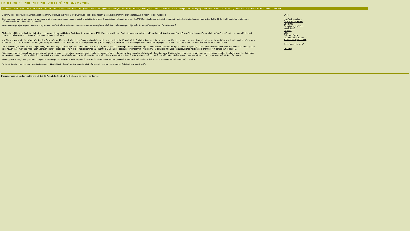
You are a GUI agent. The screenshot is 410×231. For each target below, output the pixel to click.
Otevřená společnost (293, 19)
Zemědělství (289, 28)
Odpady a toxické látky (293, 26)
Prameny (288, 48)
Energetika (288, 24)
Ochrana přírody (291, 35)
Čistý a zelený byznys (293, 22)
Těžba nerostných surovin (295, 39)
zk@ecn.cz (76, 76)
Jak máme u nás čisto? (294, 44)
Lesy (286, 33)
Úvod (286, 15)
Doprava (287, 31)
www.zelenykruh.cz (90, 76)
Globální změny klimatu (294, 37)
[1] (224, 19)
